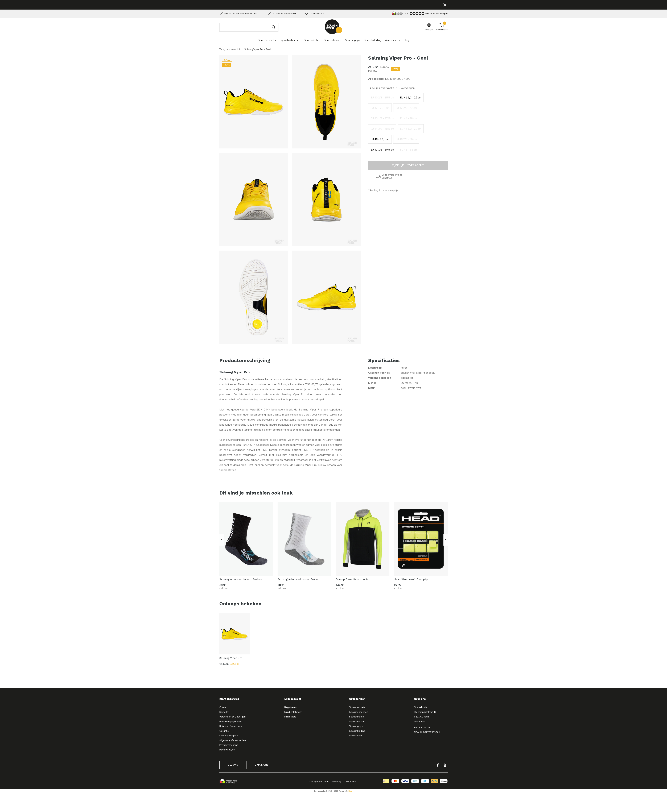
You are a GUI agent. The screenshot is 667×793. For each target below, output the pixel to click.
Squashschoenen (290, 40)
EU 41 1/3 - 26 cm (410, 97)
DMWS (345, 781)
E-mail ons (261, 764)
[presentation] (221, 539)
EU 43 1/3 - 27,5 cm (382, 118)
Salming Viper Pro (230, 658)
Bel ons (233, 764)
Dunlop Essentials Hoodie (352, 579)
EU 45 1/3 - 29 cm (410, 128)
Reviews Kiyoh (227, 749)
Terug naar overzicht (230, 49)
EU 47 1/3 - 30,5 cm (382, 149)
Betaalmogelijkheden (230, 721)
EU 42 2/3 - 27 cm (406, 108)
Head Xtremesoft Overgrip (411, 579)
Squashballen (312, 40)
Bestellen (224, 712)
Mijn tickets (290, 716)
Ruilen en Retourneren (231, 726)
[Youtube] (445, 765)
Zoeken (273, 27)
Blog (406, 40)
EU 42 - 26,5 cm (379, 108)
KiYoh (350, 791)
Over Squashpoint (229, 735)
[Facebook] (438, 765)
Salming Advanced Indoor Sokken (240, 579)
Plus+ (355, 781)
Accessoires (392, 40)
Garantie (224, 730)
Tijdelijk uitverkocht (408, 165)
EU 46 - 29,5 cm (379, 139)
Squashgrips (352, 40)
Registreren (290, 707)
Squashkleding (372, 40)
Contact (223, 707)
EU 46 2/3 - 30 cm (406, 139)
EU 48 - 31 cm (409, 149)
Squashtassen (332, 40)
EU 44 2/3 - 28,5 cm (382, 128)
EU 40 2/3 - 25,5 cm (382, 97)
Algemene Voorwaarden (232, 740)
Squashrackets (267, 40)
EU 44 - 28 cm (408, 118)
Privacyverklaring (228, 745)
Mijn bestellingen (293, 712)
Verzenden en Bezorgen (232, 716)
